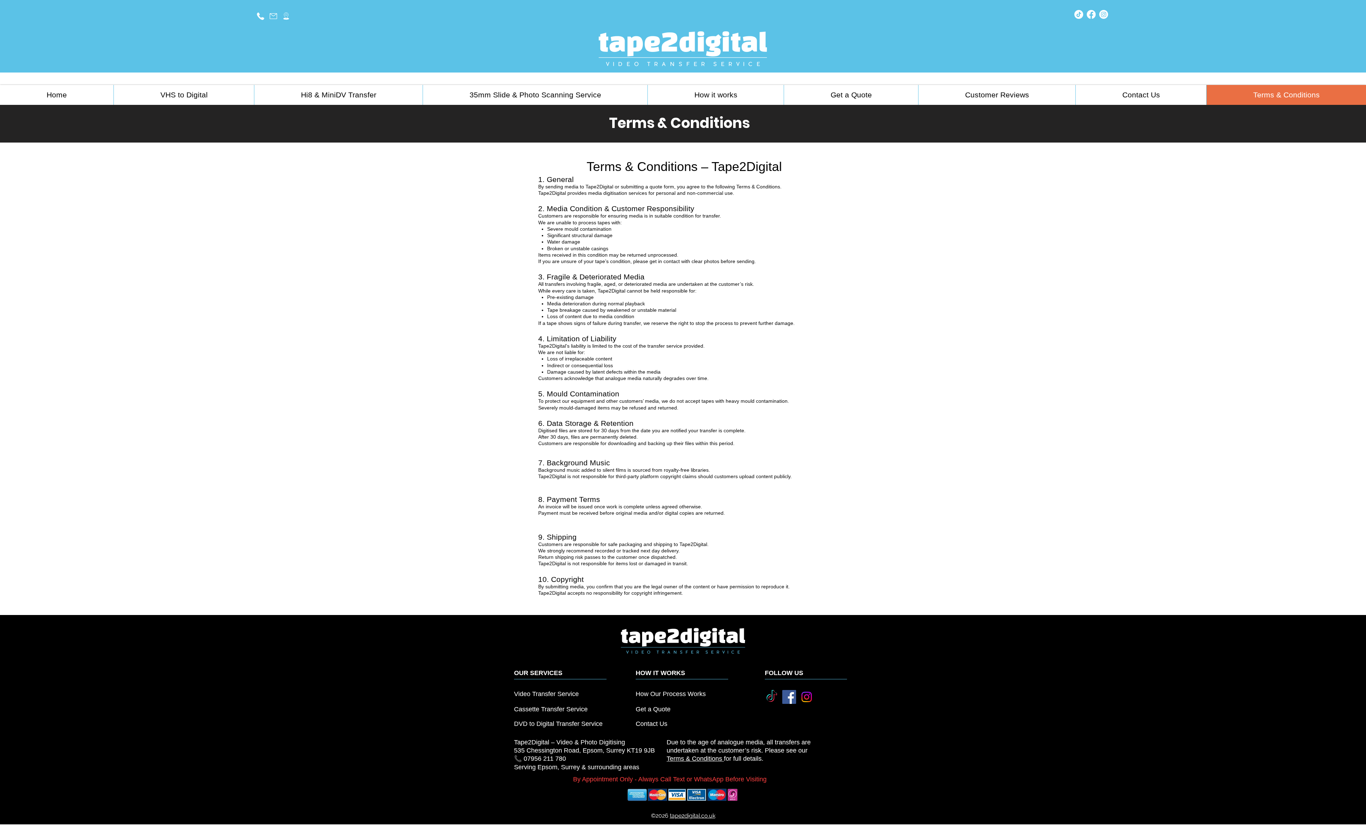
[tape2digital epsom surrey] (286, 16)
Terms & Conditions (695, 758)
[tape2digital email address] (273, 16)
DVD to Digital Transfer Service (558, 723)
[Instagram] (1103, 14)
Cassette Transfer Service (551, 709)
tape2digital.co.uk (692, 815)
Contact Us (651, 723)
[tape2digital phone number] (260, 16)
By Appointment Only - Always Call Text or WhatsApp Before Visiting (670, 779)
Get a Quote (653, 709)
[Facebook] (1091, 14)
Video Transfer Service (546, 693)
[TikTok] (1078, 14)
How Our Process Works (671, 693)
